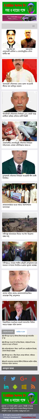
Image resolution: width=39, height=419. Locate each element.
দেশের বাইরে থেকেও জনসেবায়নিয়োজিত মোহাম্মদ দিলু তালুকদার (17, 294)
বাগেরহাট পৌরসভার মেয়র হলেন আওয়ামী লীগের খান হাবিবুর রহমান (18, 85)
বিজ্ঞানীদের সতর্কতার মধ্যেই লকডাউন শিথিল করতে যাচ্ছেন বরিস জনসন (19, 323)
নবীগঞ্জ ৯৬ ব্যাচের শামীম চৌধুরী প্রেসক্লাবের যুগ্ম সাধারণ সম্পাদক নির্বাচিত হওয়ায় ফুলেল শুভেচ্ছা (20, 264)
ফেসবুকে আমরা (8, 368)
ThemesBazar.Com (28, 417)
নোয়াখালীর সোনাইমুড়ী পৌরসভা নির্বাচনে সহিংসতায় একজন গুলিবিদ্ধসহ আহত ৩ (17, 144)
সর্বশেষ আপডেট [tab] (8, 332)
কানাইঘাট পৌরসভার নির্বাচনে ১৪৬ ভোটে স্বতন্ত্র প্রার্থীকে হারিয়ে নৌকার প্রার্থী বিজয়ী (19, 115)
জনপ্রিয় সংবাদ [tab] (20, 332)
